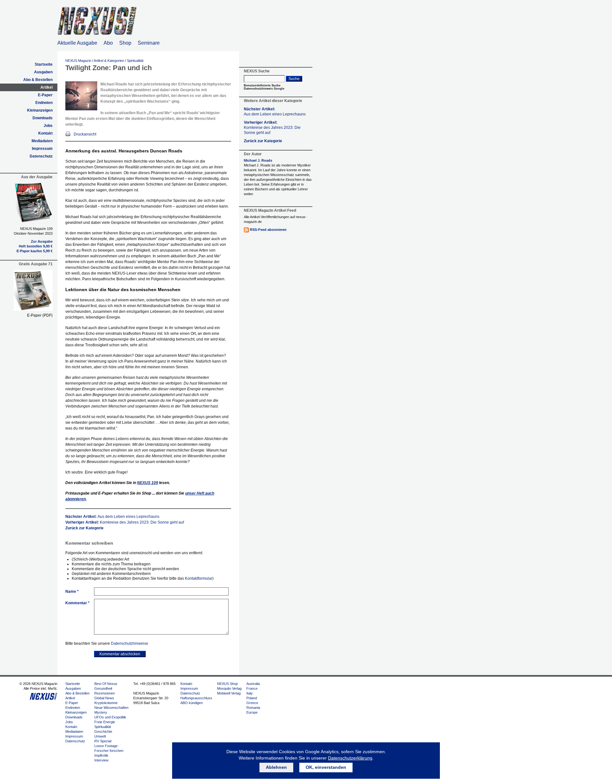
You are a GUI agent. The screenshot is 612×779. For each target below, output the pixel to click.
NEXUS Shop (227, 684)
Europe (252, 712)
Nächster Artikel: (112, 516)
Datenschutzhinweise (129, 643)
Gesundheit (103, 688)
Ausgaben (43, 72)
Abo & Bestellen (38, 79)
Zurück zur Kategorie (84, 528)
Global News (104, 698)
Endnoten (44, 102)
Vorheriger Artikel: (124, 522)
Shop (125, 43)
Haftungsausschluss (196, 698)
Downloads (43, 118)
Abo (108, 43)
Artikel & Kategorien (109, 60)
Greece (252, 703)
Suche (294, 79)
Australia (253, 684)
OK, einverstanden (326, 767)
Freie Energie (104, 722)
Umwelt (100, 736)
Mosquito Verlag (229, 688)
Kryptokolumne (106, 703)
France (252, 688)
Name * (72, 591)
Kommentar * (77, 603)
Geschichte (103, 731)
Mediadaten (42, 141)
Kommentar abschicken (119, 654)
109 (147, 483)
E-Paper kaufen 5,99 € (35, 251)
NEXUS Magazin (78, 60)
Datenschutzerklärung (350, 758)
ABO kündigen (191, 703)
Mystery (100, 712)
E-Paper (45, 95)
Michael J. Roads (258, 160)
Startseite (44, 64)
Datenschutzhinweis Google (264, 88)
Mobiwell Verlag (229, 693)
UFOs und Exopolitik (110, 717)
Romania (253, 707)
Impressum (42, 148)
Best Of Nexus (105, 684)
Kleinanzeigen (40, 110)
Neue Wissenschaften (111, 707)
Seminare (149, 43)
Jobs (48, 125)
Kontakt (45, 133)
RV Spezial (102, 741)
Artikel (46, 87)
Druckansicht (85, 134)
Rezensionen (104, 693)
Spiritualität (135, 60)
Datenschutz (41, 156)
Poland (251, 698)
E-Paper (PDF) (40, 315)
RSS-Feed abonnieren (268, 229)
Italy (249, 693)
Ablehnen (276, 767)
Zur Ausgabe (42, 241)
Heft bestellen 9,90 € (36, 246)
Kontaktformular (198, 578)
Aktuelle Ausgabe (77, 43)
